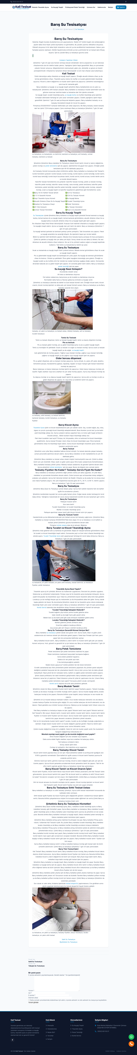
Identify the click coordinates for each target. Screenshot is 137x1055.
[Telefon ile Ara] (131, 1044)
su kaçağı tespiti (78, 350)
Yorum (31, 990)
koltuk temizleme (56, 467)
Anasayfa (50, 1025)
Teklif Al (122, 7)
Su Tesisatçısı (79, 29)
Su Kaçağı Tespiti (57, 7)
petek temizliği (63, 266)
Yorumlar (50, 1036)
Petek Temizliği (77, 1032)
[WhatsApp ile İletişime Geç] (131, 1037)
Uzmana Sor (91, 7)
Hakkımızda (102, 7)
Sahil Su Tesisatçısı (68, 939)
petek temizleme (51, 166)
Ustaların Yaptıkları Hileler (68, 60)
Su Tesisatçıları (38, 215)
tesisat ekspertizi (72, 883)
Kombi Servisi (42, 607)
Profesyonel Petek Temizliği (75, 7)
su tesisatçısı (51, 633)
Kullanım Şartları (121, 1051)
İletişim (110, 7)
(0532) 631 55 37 (18, 1)
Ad (30, 993)
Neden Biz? (51, 1032)
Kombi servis (54, 683)
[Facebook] (125, 2)
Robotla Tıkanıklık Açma (40, 7)
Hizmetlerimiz (52, 1029)
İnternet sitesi (33, 998)
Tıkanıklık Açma (38, 428)
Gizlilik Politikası (110, 1051)
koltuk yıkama (62, 525)
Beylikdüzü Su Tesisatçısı (68, 942)
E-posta (31, 995)
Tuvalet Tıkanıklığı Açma (52, 536)
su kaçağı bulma (70, 95)
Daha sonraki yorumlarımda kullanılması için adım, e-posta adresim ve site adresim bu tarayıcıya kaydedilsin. (68, 1000)
